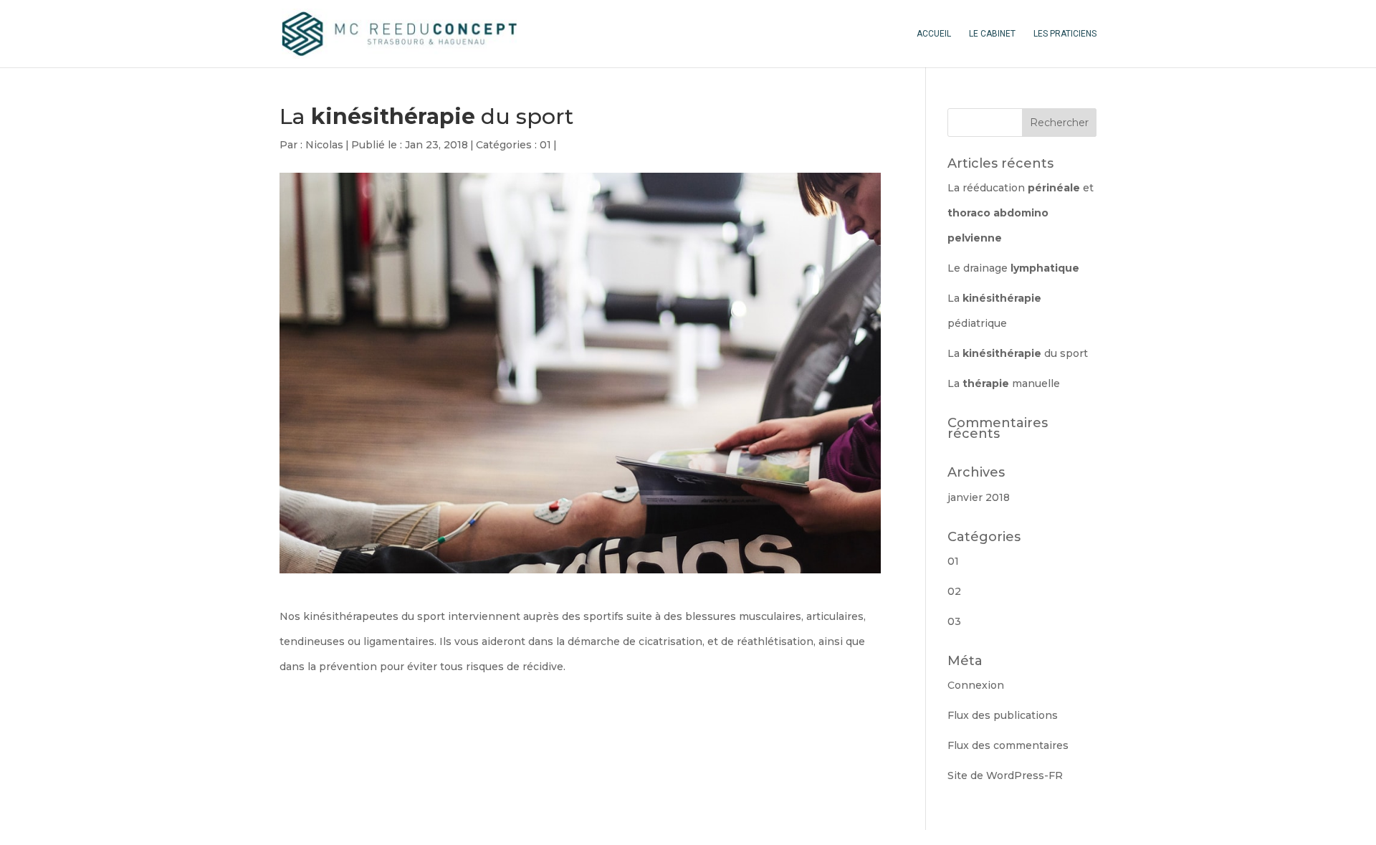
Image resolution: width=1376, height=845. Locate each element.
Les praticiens (1064, 34)
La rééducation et (1020, 212)
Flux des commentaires (1008, 745)
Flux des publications (1002, 715)
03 (954, 621)
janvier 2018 (978, 497)
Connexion (975, 685)
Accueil (934, 34)
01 (545, 144)
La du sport (1017, 353)
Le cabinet (992, 34)
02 (954, 591)
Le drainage (1013, 268)
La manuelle (1003, 383)
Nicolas (324, 144)
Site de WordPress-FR (1005, 775)
